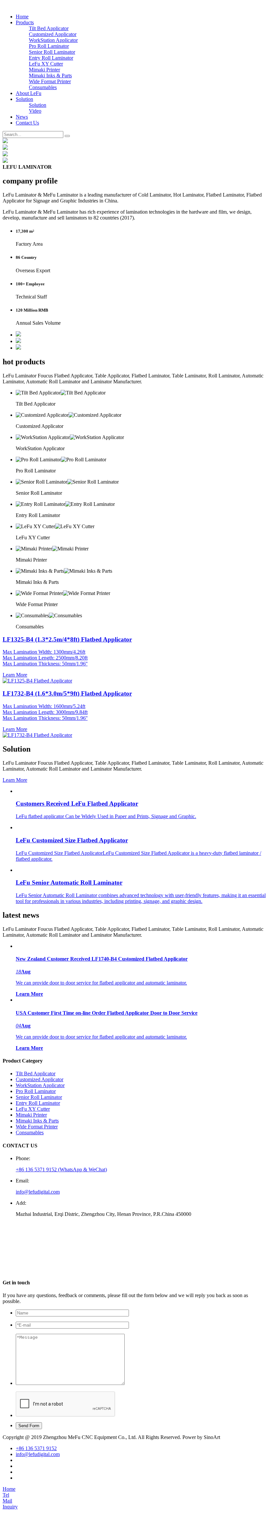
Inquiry (10, 1506)
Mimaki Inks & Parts (50, 75)
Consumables (43, 87)
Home (22, 16)
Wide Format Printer (50, 81)
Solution (24, 99)
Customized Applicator (52, 34)
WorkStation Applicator (53, 40)
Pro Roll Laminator (49, 46)
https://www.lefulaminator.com (50, 1270)
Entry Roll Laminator (51, 58)
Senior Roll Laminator (52, 52)
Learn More (15, 780)
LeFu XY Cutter (46, 64)
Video (35, 111)
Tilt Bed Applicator (49, 28)
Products (25, 22)
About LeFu (28, 93)
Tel (6, 1495)
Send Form (28, 1425)
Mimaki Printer (44, 69)
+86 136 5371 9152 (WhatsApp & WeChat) (61, 1169)
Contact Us (27, 122)
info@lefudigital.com (38, 1192)
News (22, 117)
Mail (7, 1501)
